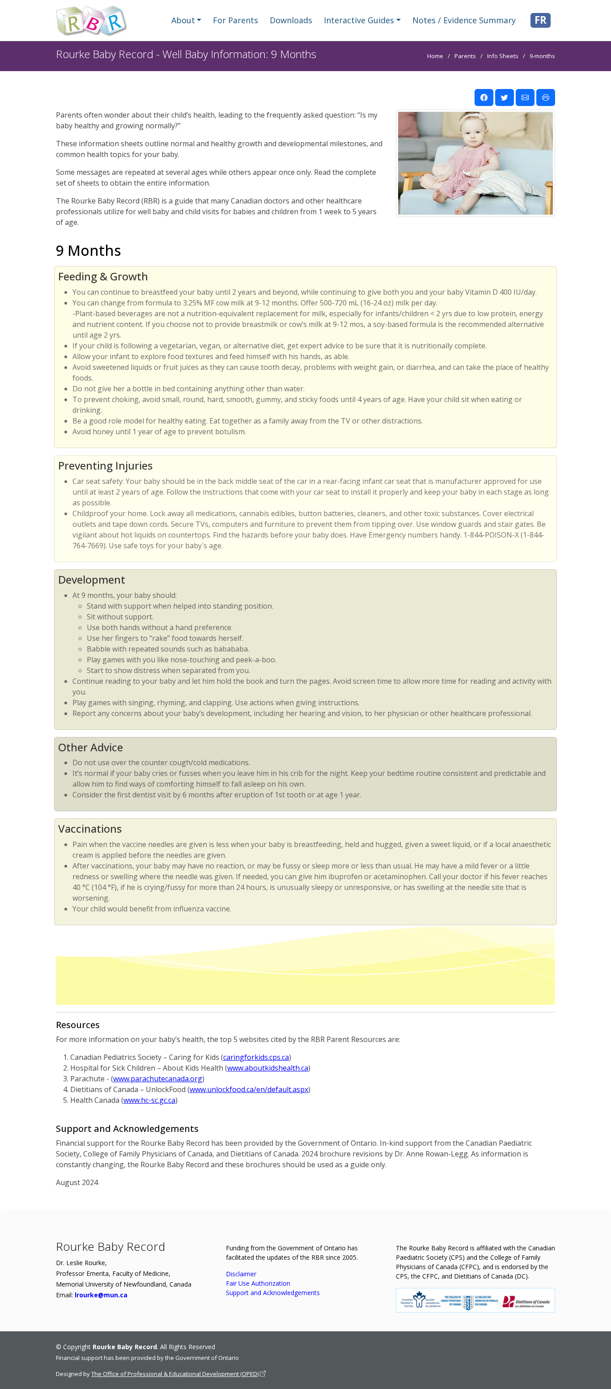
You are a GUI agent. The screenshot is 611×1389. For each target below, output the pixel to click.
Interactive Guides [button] (359, 20)
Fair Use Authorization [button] (258, 1283)
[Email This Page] (525, 97)
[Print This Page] (545, 97)
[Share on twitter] (504, 97)
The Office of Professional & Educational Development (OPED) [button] (175, 1374)
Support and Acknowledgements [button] (273, 1292)
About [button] (183, 20)
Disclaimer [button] (241, 1274)
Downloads (291, 20)
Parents (465, 56)
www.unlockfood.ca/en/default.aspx (249, 1089)
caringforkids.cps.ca (256, 1057)
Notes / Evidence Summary (464, 20)
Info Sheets (502, 56)
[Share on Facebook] (484, 97)
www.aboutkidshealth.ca (267, 1068)
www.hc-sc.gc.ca (149, 1100)
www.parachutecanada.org (157, 1079)
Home (435, 56)
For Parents (235, 20)
